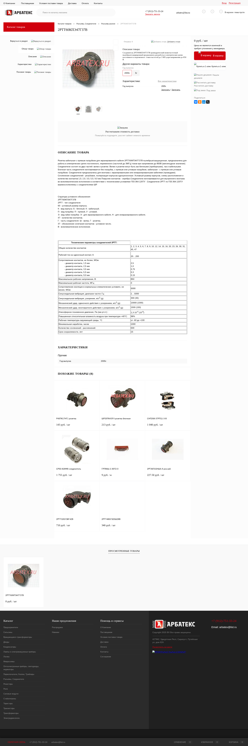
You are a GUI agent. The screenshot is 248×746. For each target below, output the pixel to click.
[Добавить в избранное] (115, 41)
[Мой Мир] (204, 102)
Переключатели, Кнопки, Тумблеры (18, 674)
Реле (5, 689)
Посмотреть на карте (162, 647)
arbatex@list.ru (228, 627)
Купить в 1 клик (219, 66)
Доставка (72, 3)
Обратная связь (16, 742)
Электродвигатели (11, 718)
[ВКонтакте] (195, 102)
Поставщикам (27, 3)
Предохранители (10, 627)
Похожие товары (24, 72)
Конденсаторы (9, 647)
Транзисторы (8, 708)
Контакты (98, 3)
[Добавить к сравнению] (115, 48)
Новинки (55, 632)
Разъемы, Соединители (13, 679)
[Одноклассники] (200, 102)
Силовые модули (10, 694)
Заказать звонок (152, 14)
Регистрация (235, 3)
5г (136, 73)
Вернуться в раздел (19, 41)
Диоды (6, 642)
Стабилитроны (9, 699)
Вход (224, 3)
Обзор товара (27, 49)
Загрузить (165, 90)
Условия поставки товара (51, 3)
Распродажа (57, 627)
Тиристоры (8, 703)
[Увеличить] (88, 68)
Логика (6, 657)
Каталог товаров (16, 27)
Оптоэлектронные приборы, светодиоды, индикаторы (21, 667)
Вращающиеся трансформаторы (17, 637)
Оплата (85, 3)
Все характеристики (167, 81)
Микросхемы (8, 661)
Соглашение (105, 657)
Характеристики (24, 64)
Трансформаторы (11, 713)
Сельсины (7, 632)
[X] (208, 102)
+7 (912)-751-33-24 (38, 742)
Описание (32, 57)
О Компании (9, 3)
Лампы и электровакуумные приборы (19, 652)
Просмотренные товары (124, 551)
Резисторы (8, 684)
